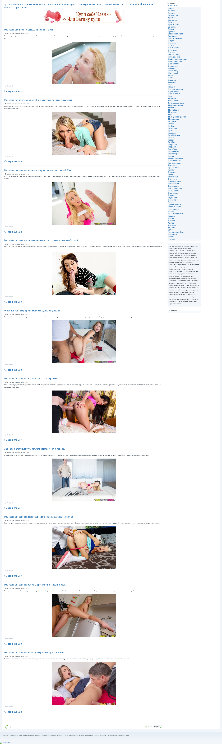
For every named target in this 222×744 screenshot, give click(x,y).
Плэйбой (171, 142)
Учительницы (173, 209)
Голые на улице (174, 54)
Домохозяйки (173, 64)
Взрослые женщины (176, 34)
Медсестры (172, 112)
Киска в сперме (174, 94)
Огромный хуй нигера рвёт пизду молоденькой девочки (32, 310)
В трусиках (172, 50)
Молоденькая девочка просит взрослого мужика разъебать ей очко (38, 516)
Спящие (171, 195)
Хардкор (171, 220)
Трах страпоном (174, 204)
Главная (171, 8)
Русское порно (172, 5)
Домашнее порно (175, 61)
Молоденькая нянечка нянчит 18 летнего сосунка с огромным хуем (38, 100)
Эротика (171, 239)
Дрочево (171, 68)
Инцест (171, 84)
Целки (170, 230)
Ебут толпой (173, 73)
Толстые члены (174, 207)
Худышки (172, 225)
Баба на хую (173, 15)
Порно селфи (173, 154)
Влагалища (172, 36)
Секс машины (173, 186)
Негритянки (172, 128)
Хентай (171, 223)
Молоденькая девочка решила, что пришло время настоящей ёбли (37, 170)
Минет (170, 114)
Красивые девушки (175, 89)
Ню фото (171, 126)
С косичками (173, 200)
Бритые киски (173, 24)
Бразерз (171, 22)
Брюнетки (172, 27)
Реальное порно (174, 163)
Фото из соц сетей (175, 214)
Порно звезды (173, 151)
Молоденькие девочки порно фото (17, 33)
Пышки (171, 156)
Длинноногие (173, 66)
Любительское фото (176, 103)
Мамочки (171, 107)
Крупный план (173, 91)
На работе (172, 121)
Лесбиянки (172, 98)
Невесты (171, 124)
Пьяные (171, 137)
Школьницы (172, 234)
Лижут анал (173, 101)
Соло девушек (173, 190)
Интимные (172, 82)
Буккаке (171, 31)
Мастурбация (173, 110)
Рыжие (171, 170)
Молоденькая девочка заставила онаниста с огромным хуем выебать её (41, 240)
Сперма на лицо (174, 181)
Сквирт (171, 174)
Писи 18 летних (174, 135)
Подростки (172, 144)
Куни (170, 96)
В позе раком (173, 48)
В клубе (171, 45)
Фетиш (171, 211)
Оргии (170, 131)
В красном (172, 43)
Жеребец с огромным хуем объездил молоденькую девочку (34, 448)
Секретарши (173, 177)
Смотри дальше (13, 91)
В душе (171, 41)
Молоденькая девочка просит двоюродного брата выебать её (35, 652)
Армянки (171, 13)
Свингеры (171, 172)
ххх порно (171, 227)
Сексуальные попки (175, 188)
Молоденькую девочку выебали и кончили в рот (28, 29)
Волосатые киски (175, 38)
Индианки (172, 80)
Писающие (172, 133)
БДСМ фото (172, 18)
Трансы (171, 202)
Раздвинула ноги (174, 161)
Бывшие (171, 29)
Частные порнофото (176, 232)
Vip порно (171, 11)
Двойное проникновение (177, 59)
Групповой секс (174, 57)
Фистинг (171, 218)
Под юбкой (172, 149)
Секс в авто (172, 179)
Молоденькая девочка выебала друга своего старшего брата (35, 584)
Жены (170, 75)
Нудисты (171, 216)
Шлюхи (171, 237)
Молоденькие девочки (177, 117)
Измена (171, 77)
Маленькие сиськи (175, 105)
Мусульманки (173, 119)
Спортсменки (173, 193)
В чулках (171, 52)
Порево (171, 140)
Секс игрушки (173, 184)
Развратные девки (175, 158)
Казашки (171, 87)
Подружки (172, 147)
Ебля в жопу (173, 71)
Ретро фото (172, 165)
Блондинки (172, 20)
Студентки (172, 197)
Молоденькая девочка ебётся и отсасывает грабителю (32, 378)
